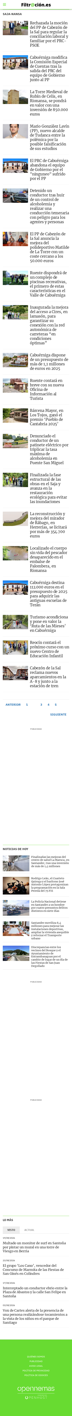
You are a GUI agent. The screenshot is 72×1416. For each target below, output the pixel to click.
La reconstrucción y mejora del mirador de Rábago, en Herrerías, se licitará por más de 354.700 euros (48, 524)
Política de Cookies (36, 1375)
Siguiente (58, 714)
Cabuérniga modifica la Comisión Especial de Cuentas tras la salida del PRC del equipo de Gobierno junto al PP (48, 68)
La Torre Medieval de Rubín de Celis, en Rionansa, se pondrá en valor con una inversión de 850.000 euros (49, 102)
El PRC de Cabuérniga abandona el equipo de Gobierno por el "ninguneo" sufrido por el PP (49, 169)
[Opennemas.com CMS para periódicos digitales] (36, 1392)
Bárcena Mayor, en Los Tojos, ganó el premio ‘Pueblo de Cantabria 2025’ (46, 417)
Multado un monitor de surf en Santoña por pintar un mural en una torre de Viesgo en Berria (34, 1247)
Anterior (13, 704)
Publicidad (36, 1361)
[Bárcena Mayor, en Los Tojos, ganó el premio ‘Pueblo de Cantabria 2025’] (15, 415)
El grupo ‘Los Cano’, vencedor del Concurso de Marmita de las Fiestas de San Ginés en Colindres (33, 1269)
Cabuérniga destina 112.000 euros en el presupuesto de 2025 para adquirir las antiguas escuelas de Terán (48, 593)
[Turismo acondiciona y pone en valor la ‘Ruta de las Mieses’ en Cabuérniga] (15, 622)
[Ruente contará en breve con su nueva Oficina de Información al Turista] (15, 385)
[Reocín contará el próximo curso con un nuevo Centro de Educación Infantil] (15, 647)
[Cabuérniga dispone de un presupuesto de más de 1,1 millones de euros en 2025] (15, 360)
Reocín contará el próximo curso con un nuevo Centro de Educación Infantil (49, 649)
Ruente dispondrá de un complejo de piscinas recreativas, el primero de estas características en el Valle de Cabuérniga (48, 284)
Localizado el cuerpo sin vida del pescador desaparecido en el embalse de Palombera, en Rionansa (48, 559)
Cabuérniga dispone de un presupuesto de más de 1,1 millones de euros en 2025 (49, 362)
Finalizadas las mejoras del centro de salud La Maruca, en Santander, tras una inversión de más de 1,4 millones (50, 861)
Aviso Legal (36, 1365)
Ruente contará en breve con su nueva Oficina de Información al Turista (47, 389)
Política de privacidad (36, 1370)
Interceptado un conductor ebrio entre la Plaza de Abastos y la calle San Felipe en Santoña (35, 1292)
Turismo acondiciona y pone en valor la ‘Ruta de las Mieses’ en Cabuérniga (49, 624)
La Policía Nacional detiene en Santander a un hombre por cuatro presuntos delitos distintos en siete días (49, 906)
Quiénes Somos (36, 1356)
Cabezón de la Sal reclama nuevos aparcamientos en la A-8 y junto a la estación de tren (48, 677)
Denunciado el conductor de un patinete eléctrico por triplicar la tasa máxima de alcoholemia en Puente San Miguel (49, 449)
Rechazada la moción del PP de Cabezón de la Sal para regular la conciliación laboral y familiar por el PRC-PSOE (49, 34)
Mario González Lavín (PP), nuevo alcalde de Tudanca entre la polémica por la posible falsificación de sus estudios (49, 137)
